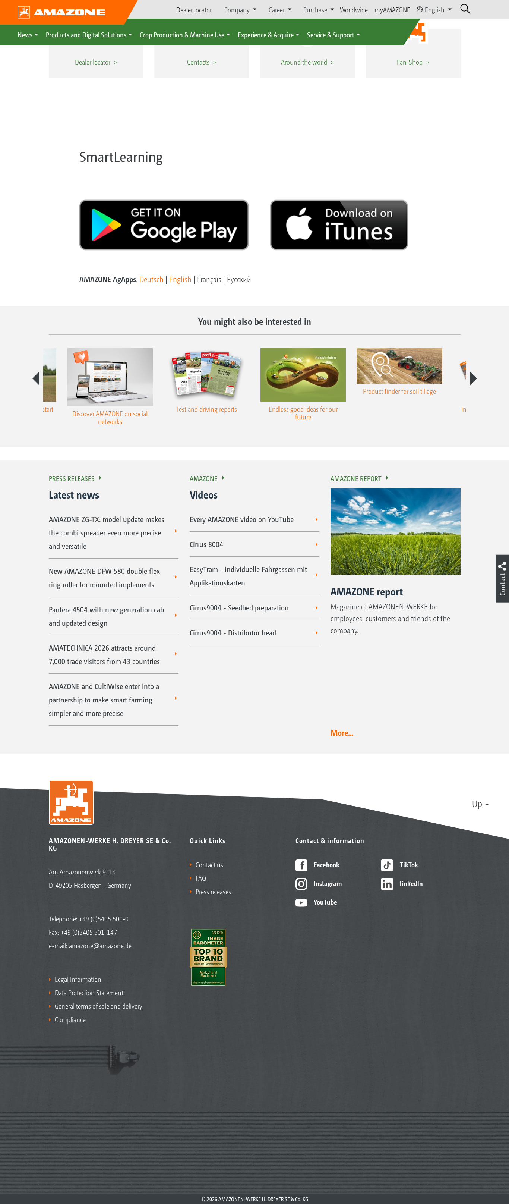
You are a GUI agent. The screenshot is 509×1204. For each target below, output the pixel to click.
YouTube (324, 901)
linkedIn (410, 883)
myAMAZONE (392, 9)
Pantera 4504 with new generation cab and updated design (106, 616)
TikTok (408, 864)
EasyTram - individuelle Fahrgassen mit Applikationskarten (248, 575)
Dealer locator (194, 9)
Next (473, 378)
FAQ (201, 877)
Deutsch (151, 279)
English (435, 9)
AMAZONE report (356, 478)
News (25, 34)
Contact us (209, 864)
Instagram (327, 883)
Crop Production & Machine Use (182, 34)
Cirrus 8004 (206, 544)
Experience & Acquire (266, 34)
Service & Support (330, 34)
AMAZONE (204, 478)
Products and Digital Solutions (86, 34)
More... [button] (342, 732)
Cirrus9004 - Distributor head (233, 632)
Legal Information (78, 978)
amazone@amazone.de (100, 945)
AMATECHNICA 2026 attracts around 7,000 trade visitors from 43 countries (104, 654)
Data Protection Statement (89, 992)
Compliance (70, 1019)
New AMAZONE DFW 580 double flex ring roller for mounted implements (104, 577)
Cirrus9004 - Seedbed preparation (239, 607)
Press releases (72, 478)
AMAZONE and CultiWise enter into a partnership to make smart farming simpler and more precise (104, 699)
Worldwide (354, 9)
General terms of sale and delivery (98, 1005)
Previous (35, 378)
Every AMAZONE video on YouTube (242, 519)
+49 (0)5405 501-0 (104, 918)
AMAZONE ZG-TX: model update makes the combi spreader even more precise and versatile (106, 532)
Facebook (325, 864)
